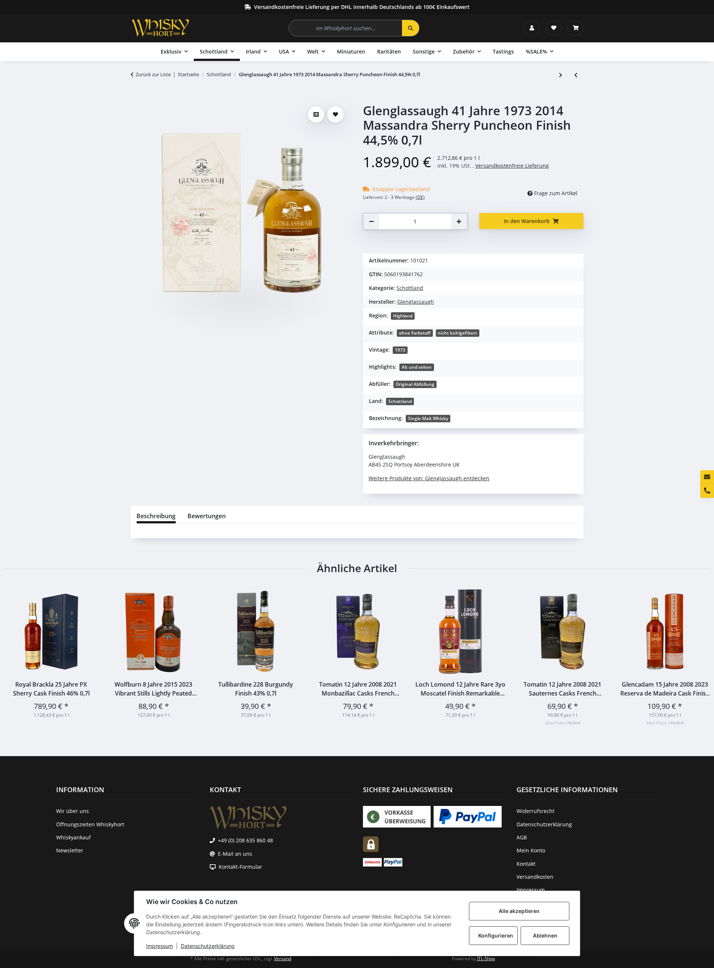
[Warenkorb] (575, 28)
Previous (18, 656)
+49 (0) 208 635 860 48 (245, 840)
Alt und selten (417, 367)
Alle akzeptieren (519, 911)
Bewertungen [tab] (206, 516)
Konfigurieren (495, 935)
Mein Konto (531, 850)
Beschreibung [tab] (156, 516)
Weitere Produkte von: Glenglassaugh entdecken (429, 478)
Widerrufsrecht (535, 810)
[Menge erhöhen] (459, 221)
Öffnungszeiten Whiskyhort (90, 824)
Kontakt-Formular (240, 866)
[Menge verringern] (371, 221)
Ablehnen (545, 935)
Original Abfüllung (415, 384)
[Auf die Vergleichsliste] (316, 114)
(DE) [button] (420, 197)
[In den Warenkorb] (136, 99)
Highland (402, 316)
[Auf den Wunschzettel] (335, 114)
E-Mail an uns (235, 853)
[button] (532, 28)
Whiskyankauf (73, 837)
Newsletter (69, 850)
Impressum (159, 946)
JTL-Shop (486, 958)
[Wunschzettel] (554, 28)
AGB (522, 837)
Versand (282, 958)
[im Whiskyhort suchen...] (410, 28)
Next (696, 656)
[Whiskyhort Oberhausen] (160, 28)
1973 (400, 350)
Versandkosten (535, 876)
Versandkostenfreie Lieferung (512, 165)
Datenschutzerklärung (208, 946)
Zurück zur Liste (153, 74)
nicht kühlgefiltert (457, 333)
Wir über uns (72, 810)
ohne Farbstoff (415, 333)
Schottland (409, 287)
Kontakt (526, 863)
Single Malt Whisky (428, 418)
